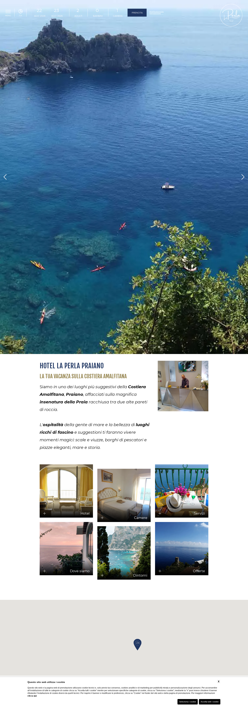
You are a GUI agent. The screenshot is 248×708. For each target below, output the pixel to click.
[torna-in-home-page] (231, 16)
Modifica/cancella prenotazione (156, 12)
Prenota (137, 12)
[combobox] (77, 12)
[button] (137, 645)
